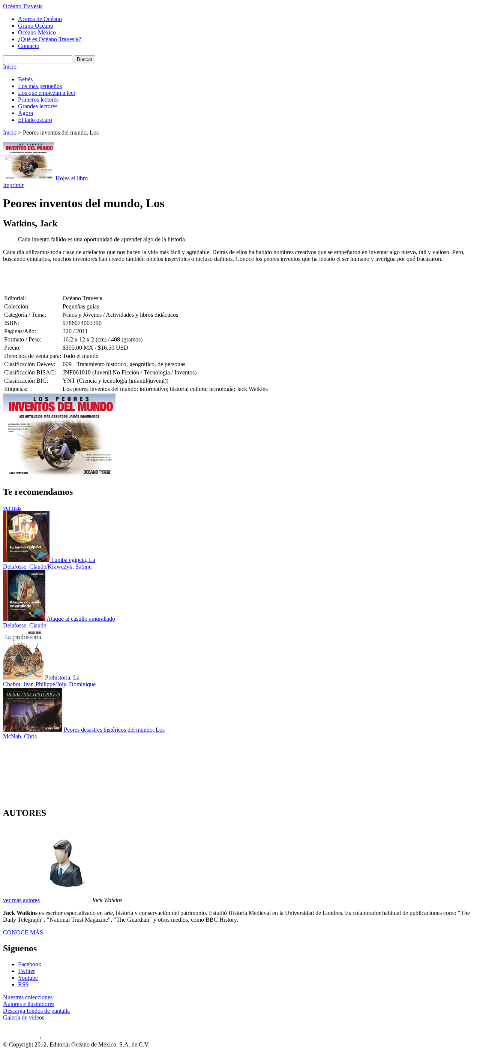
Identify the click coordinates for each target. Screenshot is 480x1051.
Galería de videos (23, 1017)
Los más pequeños (40, 86)
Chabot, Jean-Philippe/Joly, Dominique (49, 684)
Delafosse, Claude (24, 625)
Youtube (28, 978)
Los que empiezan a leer (46, 93)
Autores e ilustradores (28, 1004)
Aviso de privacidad (20, 1038)
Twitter (26, 971)
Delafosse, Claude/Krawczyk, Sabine (47, 566)
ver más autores (21, 900)
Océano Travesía (23, 6)
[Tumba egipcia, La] (27, 560)
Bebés (25, 79)
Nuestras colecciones (27, 997)
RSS (23, 984)
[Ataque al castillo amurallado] (24, 618)
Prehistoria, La (62, 677)
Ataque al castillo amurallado (80, 618)
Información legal (58, 1038)
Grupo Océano (35, 25)
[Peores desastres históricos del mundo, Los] (33, 729)
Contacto (28, 46)
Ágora (25, 113)
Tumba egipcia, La (73, 560)
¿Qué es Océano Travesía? (49, 39)
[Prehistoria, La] (24, 677)
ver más (12, 508)
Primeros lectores (38, 99)
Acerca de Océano (40, 19)
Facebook (29, 964)
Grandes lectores (37, 106)
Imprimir (13, 185)
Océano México (37, 32)
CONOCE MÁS (23, 932)
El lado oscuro (35, 120)
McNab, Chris (20, 736)
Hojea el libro (72, 178)
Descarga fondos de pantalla (36, 1011)
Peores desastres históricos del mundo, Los (114, 729)
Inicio (9, 66)
